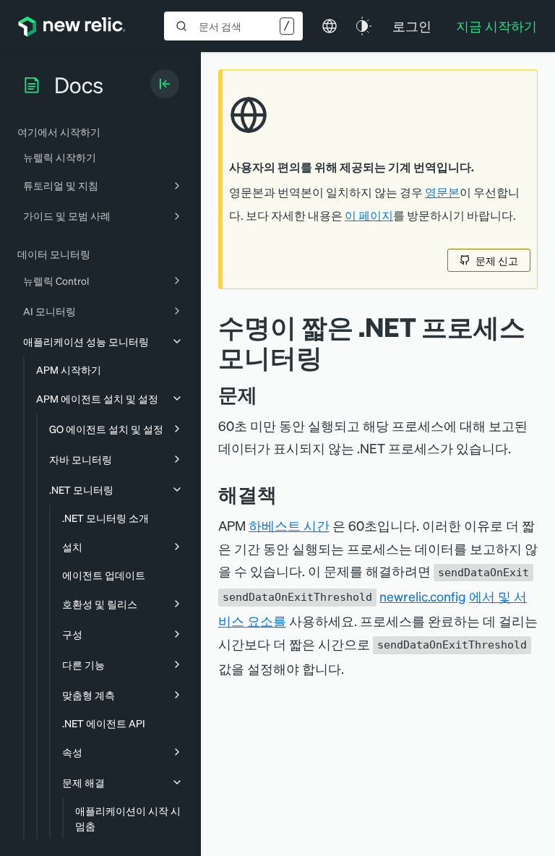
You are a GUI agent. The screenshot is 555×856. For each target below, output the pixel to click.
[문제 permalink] (264, 394)
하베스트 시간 (289, 525)
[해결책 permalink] (284, 494)
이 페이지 (369, 215)
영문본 (442, 192)
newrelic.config (422, 596)
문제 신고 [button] (497, 260)
